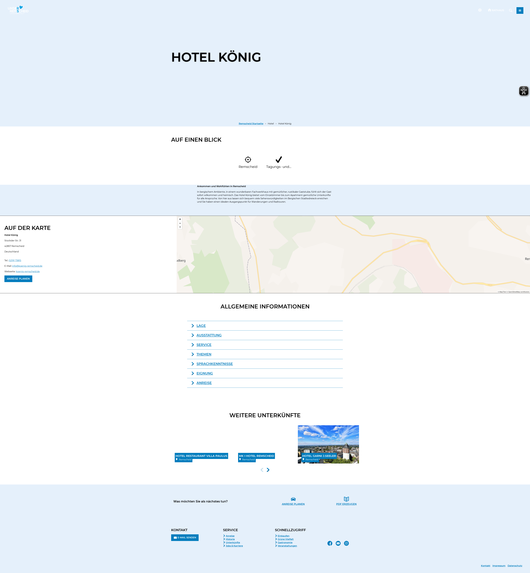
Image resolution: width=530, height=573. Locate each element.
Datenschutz (515, 565)
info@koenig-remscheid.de (27, 266)
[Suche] (511, 10)
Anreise (230, 536)
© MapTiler (502, 292)
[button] (496, 10)
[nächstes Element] (268, 470)
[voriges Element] (262, 470)
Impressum (498, 565)
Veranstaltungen (287, 546)
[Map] (353, 254)
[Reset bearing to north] (180, 227)
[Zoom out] (180, 223)
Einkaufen (283, 536)
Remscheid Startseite (251, 123)
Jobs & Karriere (234, 546)
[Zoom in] (180, 219)
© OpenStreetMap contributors (518, 292)
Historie (230, 539)
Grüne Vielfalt (286, 539)
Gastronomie (285, 542)
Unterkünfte (233, 542)
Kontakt (485, 565)
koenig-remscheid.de (28, 271)
